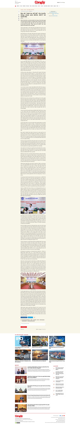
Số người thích (44, 329)
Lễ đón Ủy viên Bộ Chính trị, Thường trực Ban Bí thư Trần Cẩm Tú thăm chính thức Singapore (38, 367)
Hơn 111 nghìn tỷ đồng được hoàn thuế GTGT (59, 391)
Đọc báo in (17, 3)
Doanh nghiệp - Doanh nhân (30, 9)
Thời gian (40, 329)
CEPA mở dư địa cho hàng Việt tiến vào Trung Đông (57, 361)
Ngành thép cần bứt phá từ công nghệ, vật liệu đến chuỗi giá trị (23, 361)
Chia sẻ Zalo (30, 317)
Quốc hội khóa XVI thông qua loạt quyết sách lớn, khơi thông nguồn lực (39, 386)
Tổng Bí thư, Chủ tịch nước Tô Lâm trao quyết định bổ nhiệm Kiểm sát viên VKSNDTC (39, 377)
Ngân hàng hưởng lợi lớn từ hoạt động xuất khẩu (56, 348)
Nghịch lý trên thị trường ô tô (37, 347)
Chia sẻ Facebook (24, 317)
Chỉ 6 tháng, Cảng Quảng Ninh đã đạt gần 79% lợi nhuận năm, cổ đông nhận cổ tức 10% (60, 373)
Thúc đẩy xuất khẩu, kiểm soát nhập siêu (60, 381)
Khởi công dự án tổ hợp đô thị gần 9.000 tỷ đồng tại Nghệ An (60, 368)
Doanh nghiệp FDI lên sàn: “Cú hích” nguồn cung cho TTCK (22, 348)
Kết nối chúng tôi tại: (56, 415)
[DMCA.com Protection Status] (27, 422)
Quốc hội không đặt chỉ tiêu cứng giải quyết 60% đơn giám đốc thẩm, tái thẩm (38, 405)
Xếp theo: (37, 329)
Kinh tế (25, 9)
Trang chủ (22, 9)
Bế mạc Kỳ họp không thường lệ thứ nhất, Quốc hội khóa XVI (39, 395)
